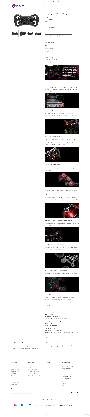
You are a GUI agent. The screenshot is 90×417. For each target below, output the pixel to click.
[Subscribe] (32, 392)
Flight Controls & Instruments (34, 375)
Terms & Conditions (15, 367)
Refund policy (14, 373)
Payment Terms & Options (16, 371)
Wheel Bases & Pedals (32, 369)
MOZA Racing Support (15, 382)
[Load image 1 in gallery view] (14, 33)
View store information (50, 42)
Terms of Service (14, 375)
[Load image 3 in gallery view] (30, 33)
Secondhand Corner (32, 380)
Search (12, 364)
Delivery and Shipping (15, 369)
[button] (33, 6)
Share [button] (47, 337)
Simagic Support (14, 380)
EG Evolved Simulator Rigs (43, 414)
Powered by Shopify (50, 414)
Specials (30, 364)
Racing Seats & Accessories (33, 371)
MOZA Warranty (14, 384)
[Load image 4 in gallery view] (38, 33)
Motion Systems (31, 377)
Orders (46, 367)
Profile (46, 364)
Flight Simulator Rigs (32, 373)
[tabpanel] (62, 322)
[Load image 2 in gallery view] (22, 33)
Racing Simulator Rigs (32, 367)
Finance (12, 377)
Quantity (46, 21)
